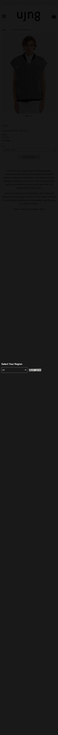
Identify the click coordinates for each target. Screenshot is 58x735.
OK (35, 370)
